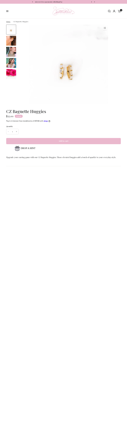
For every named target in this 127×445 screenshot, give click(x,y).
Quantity (9, 126)
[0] (119, 11)
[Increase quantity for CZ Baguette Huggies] (16, 131)
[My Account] (114, 11)
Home (8, 22)
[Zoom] (105, 28)
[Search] (109, 11)
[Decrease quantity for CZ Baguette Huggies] (8, 131)
